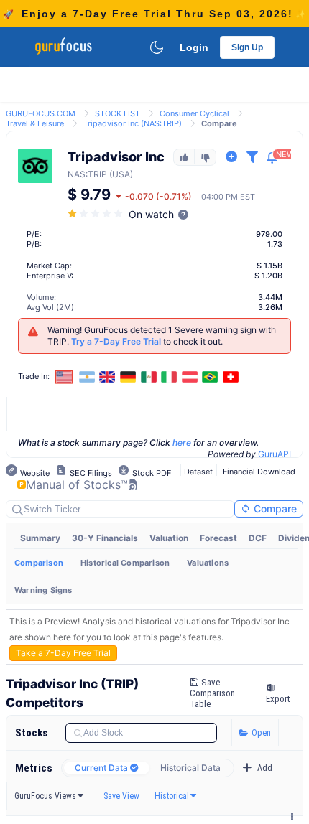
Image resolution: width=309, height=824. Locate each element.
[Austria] (190, 377)
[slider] (96, 213)
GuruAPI (274, 454)
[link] (40, 112)
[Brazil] (210, 377)
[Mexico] (149, 377)
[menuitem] (40, 538)
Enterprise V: (50, 276)
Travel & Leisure (35, 123)
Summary (40, 538)
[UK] (108, 377)
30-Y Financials (105, 538)
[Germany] (128, 377)
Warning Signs (43, 590)
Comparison (38, 563)
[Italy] (169, 377)
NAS (77, 174)
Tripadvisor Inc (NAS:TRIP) (132, 123)
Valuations (208, 563)
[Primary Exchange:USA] (64, 376)
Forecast (218, 538)
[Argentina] (87, 377)
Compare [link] (219, 123)
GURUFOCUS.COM (40, 113)
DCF (258, 538)
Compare (274, 508)
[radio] (106, 768)
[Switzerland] (231, 377)
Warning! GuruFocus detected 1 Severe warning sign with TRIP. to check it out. (161, 335)
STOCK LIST (117, 113)
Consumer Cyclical (194, 113)
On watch (151, 214)
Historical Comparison (125, 563)
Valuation (168, 538)
